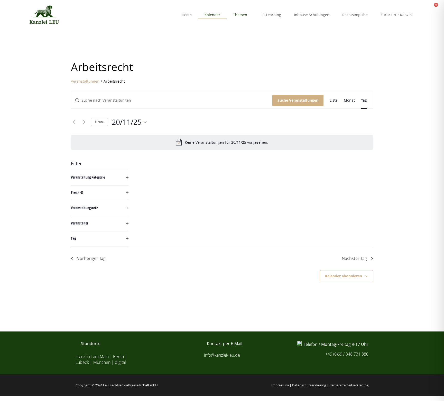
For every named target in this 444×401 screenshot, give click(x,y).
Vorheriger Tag (91, 258)
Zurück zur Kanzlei (397, 14)
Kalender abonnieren (343, 275)
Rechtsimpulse (355, 14)
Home (187, 14)
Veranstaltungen (85, 81)
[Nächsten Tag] (84, 122)
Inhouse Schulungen (312, 14)
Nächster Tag (354, 258)
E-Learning (272, 14)
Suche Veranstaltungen (298, 100)
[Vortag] (74, 122)
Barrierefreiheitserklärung (348, 385)
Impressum (280, 385)
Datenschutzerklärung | (310, 385)
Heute (99, 122)
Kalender (212, 14)
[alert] (222, 142)
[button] (241, 15)
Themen (240, 14)
